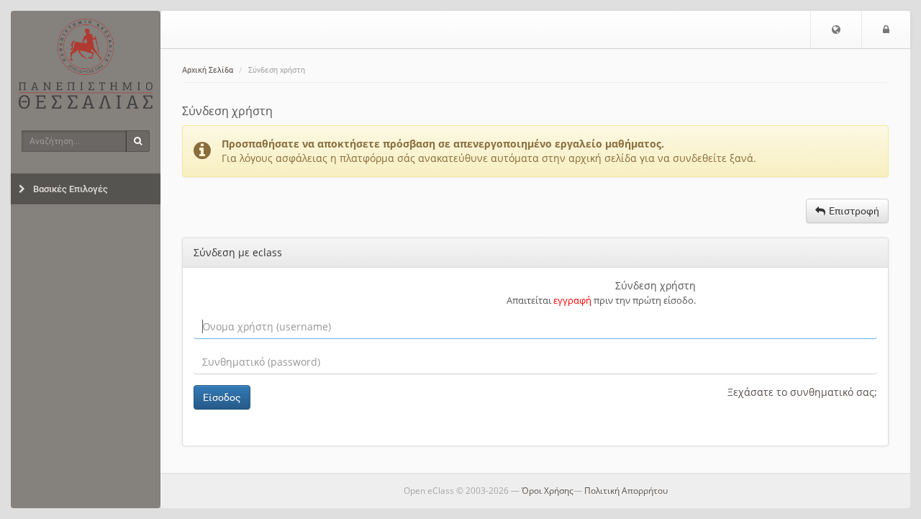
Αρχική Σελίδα (207, 70)
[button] (836, 29)
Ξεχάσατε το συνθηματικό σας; (802, 392)
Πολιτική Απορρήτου (626, 490)
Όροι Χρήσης (547, 490)
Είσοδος (222, 397)
